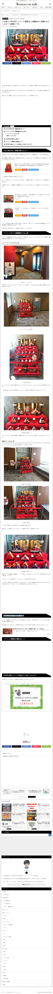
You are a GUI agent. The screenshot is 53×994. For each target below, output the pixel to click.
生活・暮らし (35, 7)
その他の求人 (6, 894)
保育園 (4, 975)
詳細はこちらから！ (26, 884)
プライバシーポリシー (17, 992)
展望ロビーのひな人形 (11, 135)
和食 (4, 942)
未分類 (4, 984)
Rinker (20, 211)
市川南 (11, 18)
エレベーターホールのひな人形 (12, 133)
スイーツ (5, 927)
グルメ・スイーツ (6, 921)
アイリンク (17, 18)
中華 (4, 945)
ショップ (5, 960)
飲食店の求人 (6, 897)
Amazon (18, 169)
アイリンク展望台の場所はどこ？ (13, 141)
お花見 (4, 969)
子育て (41, 7)
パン (4, 933)
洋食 (4, 939)
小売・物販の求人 (7, 900)
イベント (5, 915)
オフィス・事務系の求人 (8, 906)
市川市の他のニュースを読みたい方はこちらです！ (18, 144)
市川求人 (4, 891)
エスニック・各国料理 (7, 924)
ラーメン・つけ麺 (7, 936)
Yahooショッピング (33, 169)
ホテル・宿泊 (6, 957)
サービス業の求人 (7, 903)
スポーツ (5, 963)
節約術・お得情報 (48, 7)
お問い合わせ (9, 992)
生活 (4, 954)
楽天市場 (24, 169)
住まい (4, 966)
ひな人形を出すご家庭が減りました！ (15, 128)
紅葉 (4, 951)
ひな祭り (22, 18)
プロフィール (3, 992)
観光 (4, 918)
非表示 (12, 126)
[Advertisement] (26, 75)
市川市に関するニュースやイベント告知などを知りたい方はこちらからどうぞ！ (24, 684)
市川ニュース (5, 18)
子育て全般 (5, 978)
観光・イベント (6, 912)
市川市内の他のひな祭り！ (12, 139)
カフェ (4, 930)
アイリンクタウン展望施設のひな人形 (15, 131)
